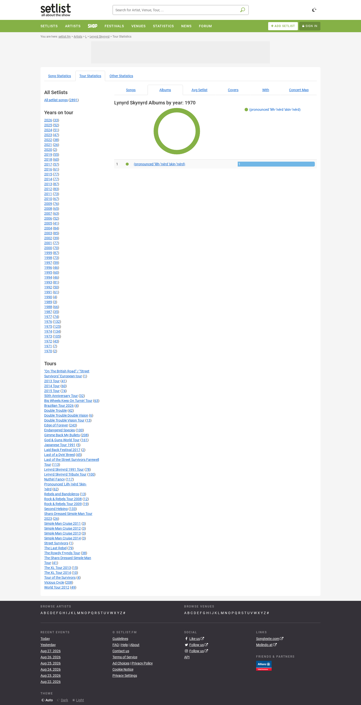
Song (59, 76)
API (187, 657)
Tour (90, 76)
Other (121, 76)
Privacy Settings (124, 675)
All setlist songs (56, 100)
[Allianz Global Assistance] (264, 665)
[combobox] (180, 10)
